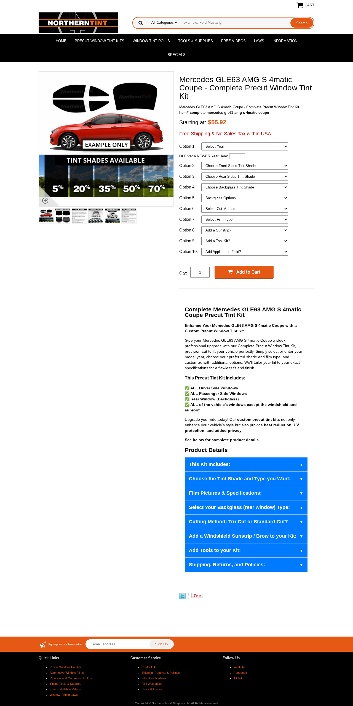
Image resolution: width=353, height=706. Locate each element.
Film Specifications (153, 678)
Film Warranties (151, 683)
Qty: (183, 273)
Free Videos (233, 41)
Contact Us (149, 667)
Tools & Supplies (195, 41)
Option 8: (188, 230)
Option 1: (188, 146)
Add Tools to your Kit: (215, 550)
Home (61, 41)
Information (284, 41)
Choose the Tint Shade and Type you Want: (240, 478)
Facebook (240, 672)
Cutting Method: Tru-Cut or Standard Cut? (238, 521)
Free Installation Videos (65, 689)
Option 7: (188, 219)
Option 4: (188, 187)
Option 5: (188, 197)
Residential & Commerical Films (71, 678)
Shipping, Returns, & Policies (160, 672)
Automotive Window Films (67, 672)
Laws (259, 41)
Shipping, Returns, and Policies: (227, 564)
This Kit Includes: (209, 464)
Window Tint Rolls (151, 41)
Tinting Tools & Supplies (65, 683)
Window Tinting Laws (64, 694)
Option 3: (188, 176)
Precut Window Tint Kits (99, 41)
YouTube (239, 667)
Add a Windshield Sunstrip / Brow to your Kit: (242, 536)
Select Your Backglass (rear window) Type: (239, 507)
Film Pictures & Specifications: (225, 493)
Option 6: (188, 208)
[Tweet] (182, 598)
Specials (177, 55)
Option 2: (188, 165)
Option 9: (188, 240)
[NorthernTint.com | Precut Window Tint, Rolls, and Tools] (78, 22)
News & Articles (151, 689)
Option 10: (189, 251)
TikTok (238, 678)
